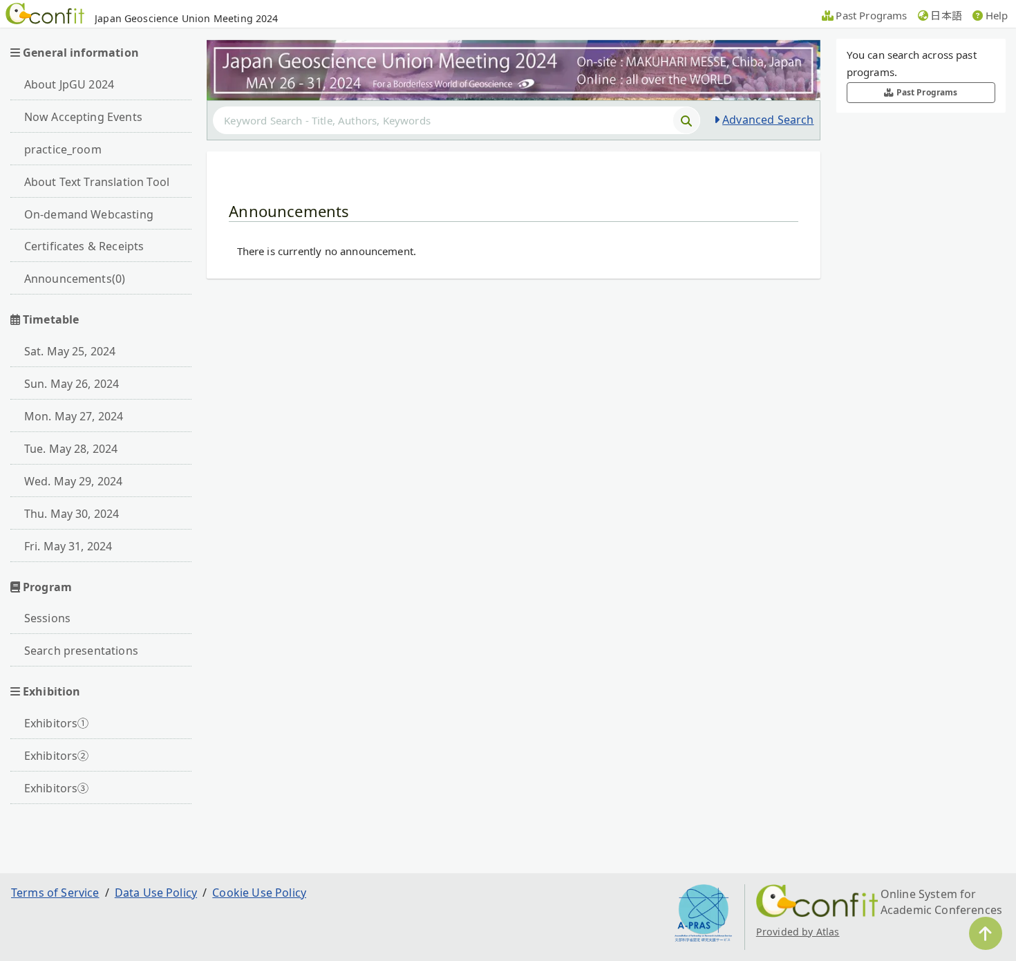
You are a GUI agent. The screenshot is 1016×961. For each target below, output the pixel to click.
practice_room (63, 149)
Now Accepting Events (83, 116)
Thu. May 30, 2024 (72, 513)
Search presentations (81, 650)
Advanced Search (767, 119)
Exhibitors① (56, 723)
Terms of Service (55, 892)
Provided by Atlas (798, 931)
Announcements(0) (75, 278)
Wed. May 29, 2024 (73, 481)
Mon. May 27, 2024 (74, 416)
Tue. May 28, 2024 (71, 448)
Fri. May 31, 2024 (68, 546)
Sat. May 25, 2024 (70, 351)
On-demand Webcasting (88, 214)
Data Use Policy (156, 892)
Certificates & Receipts (84, 246)
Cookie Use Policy (259, 892)
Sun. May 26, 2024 (72, 383)
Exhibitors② (56, 755)
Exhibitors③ (56, 788)
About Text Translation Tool (96, 181)
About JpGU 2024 (69, 84)
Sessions (47, 618)
